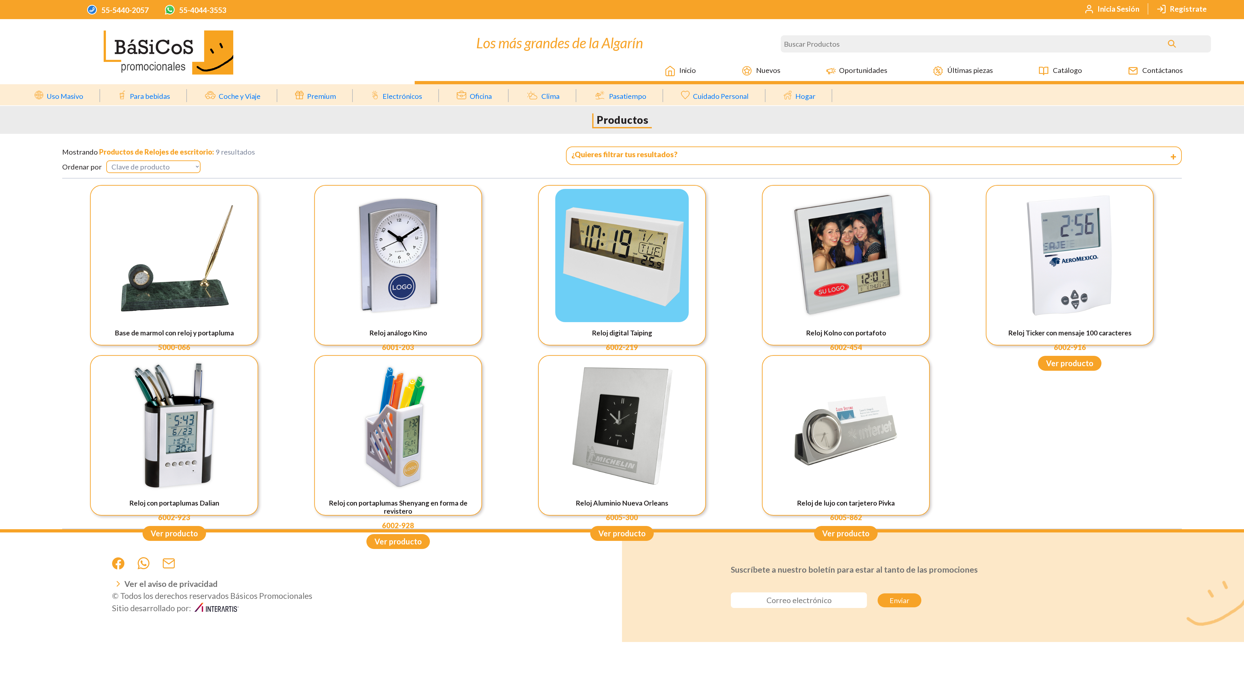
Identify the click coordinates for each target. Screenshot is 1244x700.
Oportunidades (863, 70)
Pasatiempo (627, 96)
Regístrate (1188, 8)
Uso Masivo (65, 96)
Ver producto (1069, 363)
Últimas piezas (969, 70)
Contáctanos (1162, 70)
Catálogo (1067, 70)
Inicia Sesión (1117, 8)
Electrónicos (402, 96)
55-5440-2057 (124, 10)
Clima (550, 96)
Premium (321, 96)
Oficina (481, 96)
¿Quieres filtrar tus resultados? (624, 154)
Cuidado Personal (721, 96)
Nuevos (767, 70)
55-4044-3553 (202, 10)
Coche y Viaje (239, 96)
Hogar (805, 96)
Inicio (687, 70)
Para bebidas (150, 96)
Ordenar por (82, 166)
